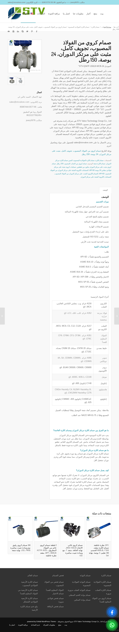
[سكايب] (22, 31)
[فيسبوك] (36, 31)
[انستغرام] (13, 31)
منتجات (103, 27)
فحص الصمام (58, 575)
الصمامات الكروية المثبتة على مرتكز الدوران (96, 177)
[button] (80, 455)
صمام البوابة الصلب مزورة (79, 590)
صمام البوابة (85, 575)
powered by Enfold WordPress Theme (41, 621)
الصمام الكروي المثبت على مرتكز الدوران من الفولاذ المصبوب (76, 174)
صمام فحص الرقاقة (55, 606)
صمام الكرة (95, 27)
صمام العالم (33, 575)
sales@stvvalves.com (19, 102)
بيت (110, 27)
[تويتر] (27, 31)
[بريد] (8, 31)
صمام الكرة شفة (99, 164)
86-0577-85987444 (28, 107)
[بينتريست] (32, 31)
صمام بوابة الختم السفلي (79, 595)
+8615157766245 (34, 115)
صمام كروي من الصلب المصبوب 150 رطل (72, 164)
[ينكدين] (18, 31)
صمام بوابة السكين (82, 600)
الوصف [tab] (105, 190)
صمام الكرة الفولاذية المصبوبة (78, 27)
